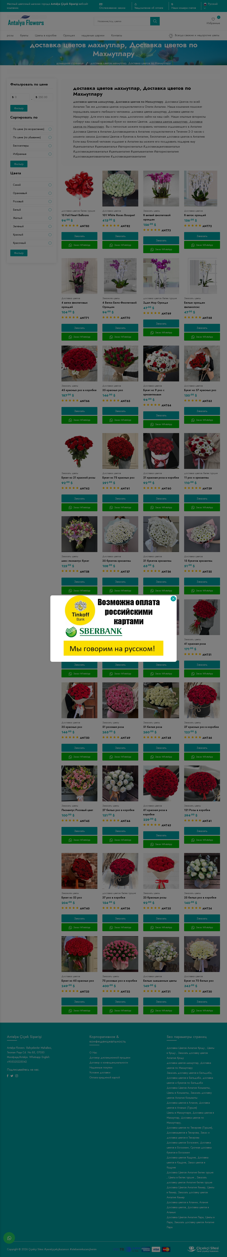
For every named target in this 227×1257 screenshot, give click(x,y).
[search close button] (173, 598)
